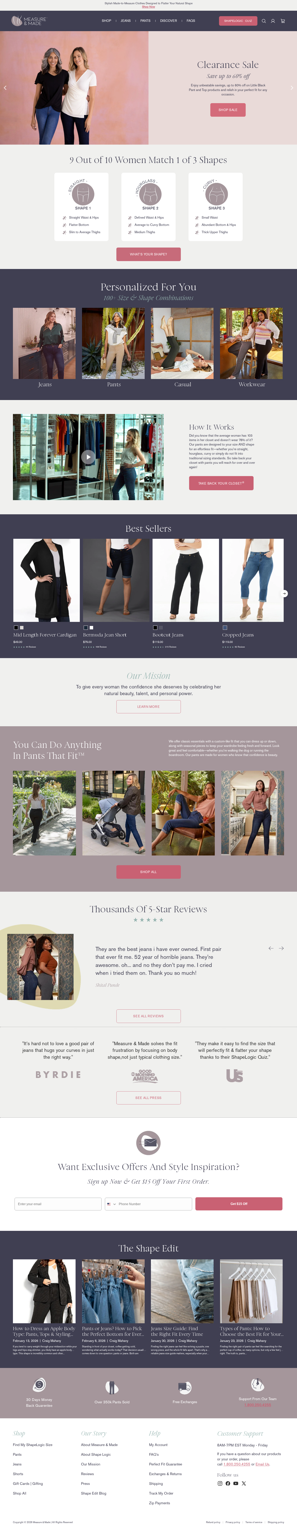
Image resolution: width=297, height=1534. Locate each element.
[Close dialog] (224, 716)
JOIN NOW (109, 791)
